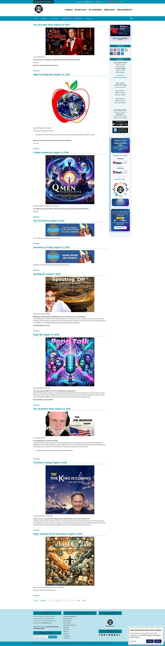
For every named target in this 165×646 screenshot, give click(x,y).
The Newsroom (54, 18)
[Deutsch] (112, 1)
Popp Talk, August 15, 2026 (46, 334)
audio (123, 64)
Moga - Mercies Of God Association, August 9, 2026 (57, 534)
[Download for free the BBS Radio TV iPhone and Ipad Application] (120, 130)
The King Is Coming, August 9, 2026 (50, 462)
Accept (158, 641)
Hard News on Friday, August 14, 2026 (51, 247)
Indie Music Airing (66, 18)
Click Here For (120, 75)
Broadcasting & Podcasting (69, 616)
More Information (124, 10)
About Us (65, 631)
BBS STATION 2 (120, 98)
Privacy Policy (66, 635)
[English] (108, 1)
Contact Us (66, 633)
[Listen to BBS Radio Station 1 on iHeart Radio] (120, 162)
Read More (36, 71)
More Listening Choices (120, 77)
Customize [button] (133, 641)
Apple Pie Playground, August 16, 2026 (51, 74)
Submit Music (109, 10)
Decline (150, 641)
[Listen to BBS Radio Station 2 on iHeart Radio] (120, 172)
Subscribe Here (120, 227)
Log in (104, 1)
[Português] (115, 1)
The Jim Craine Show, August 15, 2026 (51, 25)
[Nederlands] (109, 1)
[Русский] (117, 1)
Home (36, 18)
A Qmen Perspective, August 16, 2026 (51, 152)
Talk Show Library (67, 620)
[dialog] (146, 635)
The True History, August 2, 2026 (48, 220)
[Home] (38, 9)
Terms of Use (66, 638)
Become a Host (81, 10)
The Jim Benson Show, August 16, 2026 (52, 409)
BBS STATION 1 (120, 90)
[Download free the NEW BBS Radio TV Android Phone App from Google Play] (120, 123)
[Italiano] (114, 1)
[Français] (111, 1)
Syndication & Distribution (69, 625)
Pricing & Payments (68, 618)
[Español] (118, 1)
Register (98, 1)
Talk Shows (44, 18)
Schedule (69, 10)
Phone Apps (66, 629)
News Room (66, 627)
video (123, 70)
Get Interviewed (95, 10)
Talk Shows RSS (79, 18)
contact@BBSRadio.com (46, 623)
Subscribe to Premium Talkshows (44, 1)
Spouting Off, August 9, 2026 (47, 274)
